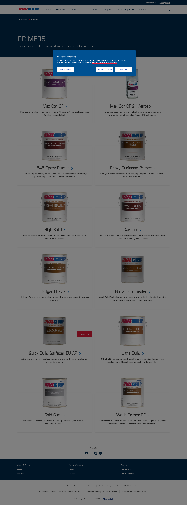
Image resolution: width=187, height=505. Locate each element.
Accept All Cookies (105, 69)
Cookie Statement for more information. (104, 62)
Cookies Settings (65, 69)
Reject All (123, 69)
